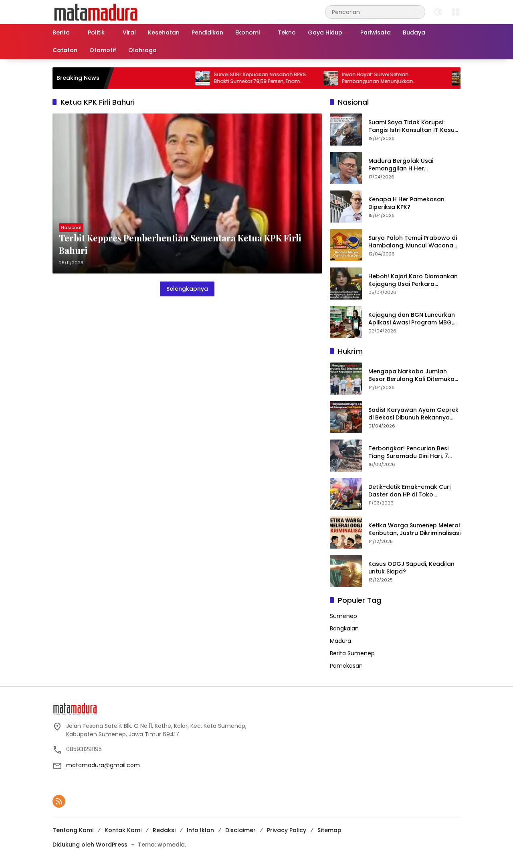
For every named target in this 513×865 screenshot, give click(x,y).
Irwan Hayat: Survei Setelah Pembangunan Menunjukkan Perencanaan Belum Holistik (354, 78)
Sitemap (329, 830)
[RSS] (59, 801)
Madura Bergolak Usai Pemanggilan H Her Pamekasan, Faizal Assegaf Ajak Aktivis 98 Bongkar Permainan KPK (408, 165)
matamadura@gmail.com (103, 765)
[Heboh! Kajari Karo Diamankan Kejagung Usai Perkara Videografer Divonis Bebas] (346, 283)
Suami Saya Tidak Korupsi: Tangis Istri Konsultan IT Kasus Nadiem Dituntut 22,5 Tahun (413, 126)
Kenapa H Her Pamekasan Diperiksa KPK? (406, 203)
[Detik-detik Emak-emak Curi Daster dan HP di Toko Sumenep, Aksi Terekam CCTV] (346, 494)
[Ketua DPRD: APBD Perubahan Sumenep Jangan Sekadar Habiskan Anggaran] (436, 78)
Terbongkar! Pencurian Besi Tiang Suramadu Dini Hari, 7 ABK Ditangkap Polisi (408, 452)
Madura (340, 641)
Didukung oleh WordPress (90, 845)
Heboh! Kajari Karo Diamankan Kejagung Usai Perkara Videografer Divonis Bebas (413, 280)
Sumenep (343, 616)
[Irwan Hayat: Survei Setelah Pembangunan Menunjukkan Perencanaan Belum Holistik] (308, 78)
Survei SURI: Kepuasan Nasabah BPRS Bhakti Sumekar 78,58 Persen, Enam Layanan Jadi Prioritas (237, 78)
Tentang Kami (73, 830)
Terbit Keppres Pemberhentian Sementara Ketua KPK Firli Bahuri (180, 244)
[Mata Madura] (96, 12)
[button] (417, 11)
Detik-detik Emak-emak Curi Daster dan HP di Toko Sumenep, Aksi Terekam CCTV (412, 491)
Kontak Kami (123, 830)
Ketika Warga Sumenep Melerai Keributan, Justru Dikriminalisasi (414, 529)
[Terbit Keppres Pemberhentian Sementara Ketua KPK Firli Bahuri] (187, 193)
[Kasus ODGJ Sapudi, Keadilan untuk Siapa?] (346, 571)
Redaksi (164, 830)
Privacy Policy (286, 830)
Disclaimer (240, 830)
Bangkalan (344, 628)
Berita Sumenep (352, 653)
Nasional (71, 227)
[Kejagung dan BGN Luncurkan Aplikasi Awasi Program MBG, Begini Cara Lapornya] (346, 322)
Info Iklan (200, 830)
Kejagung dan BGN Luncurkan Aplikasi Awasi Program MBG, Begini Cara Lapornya (411, 319)
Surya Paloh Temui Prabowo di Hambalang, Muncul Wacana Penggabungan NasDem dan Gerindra (412, 242)
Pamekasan (346, 666)
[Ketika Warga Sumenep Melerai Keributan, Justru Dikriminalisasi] (346, 533)
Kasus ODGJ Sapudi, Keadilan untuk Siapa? (411, 568)
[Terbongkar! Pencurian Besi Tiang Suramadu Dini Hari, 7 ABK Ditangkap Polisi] (346, 456)
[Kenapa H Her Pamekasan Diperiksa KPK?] (346, 206)
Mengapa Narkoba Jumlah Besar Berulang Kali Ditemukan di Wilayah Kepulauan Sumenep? (413, 375)
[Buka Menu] (455, 12)
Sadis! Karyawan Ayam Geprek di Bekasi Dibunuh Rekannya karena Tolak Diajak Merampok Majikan (414, 414)
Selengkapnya (187, 289)
